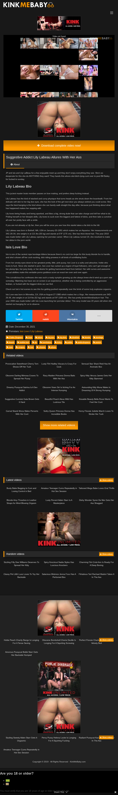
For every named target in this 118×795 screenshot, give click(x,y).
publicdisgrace (84, 342)
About (16, 164)
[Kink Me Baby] (59, 5)
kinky (59, 342)
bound (11, 342)
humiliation (46, 342)
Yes (8, 780)
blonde (87, 337)
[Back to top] (109, 786)
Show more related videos (59, 425)
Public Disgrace (15, 337)
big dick (63, 337)
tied (31, 347)
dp (36, 342)
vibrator (42, 347)
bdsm (40, 337)
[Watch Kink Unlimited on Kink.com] (59, 29)
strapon (21, 347)
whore (53, 347)
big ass (51, 337)
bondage (99, 337)
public (69, 342)
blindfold (75, 337)
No (7, 784)
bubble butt (24, 342)
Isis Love (24, 331)
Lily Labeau (37, 331)
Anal (30, 337)
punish (98, 342)
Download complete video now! (60, 145)
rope (11, 347)
